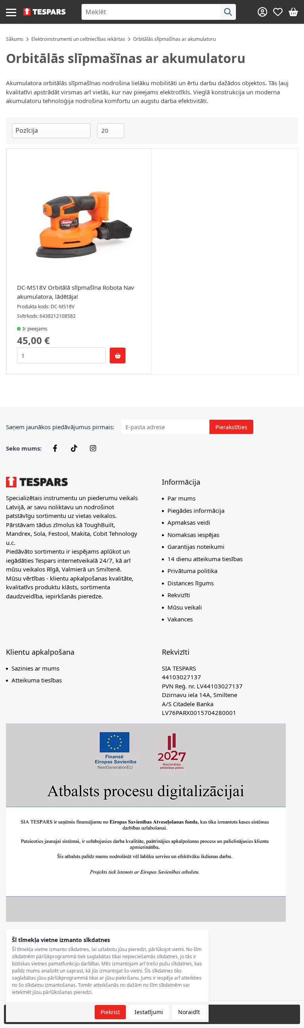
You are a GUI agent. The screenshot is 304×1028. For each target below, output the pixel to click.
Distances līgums (190, 583)
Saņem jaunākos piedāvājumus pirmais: (60, 427)
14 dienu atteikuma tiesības (205, 559)
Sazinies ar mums (35, 668)
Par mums (181, 498)
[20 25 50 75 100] (110, 130)
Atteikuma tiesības (36, 680)
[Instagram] (93, 448)
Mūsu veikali (184, 607)
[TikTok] (74, 448)
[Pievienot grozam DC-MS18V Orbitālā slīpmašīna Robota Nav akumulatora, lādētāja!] (117, 355)
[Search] (228, 12)
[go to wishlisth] (278, 12)
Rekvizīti (178, 595)
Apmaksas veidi (188, 522)
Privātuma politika (192, 571)
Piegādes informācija (195, 510)
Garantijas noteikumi (195, 546)
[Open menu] (11, 12)
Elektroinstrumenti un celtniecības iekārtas (78, 39)
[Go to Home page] (44, 12)
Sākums (14, 39)
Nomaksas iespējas (193, 535)
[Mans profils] (262, 12)
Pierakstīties (231, 427)
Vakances (180, 619)
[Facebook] (55, 448)
